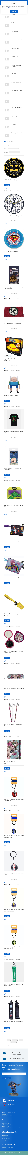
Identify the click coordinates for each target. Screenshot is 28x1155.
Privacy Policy (7, 7)
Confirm (14, 11)
